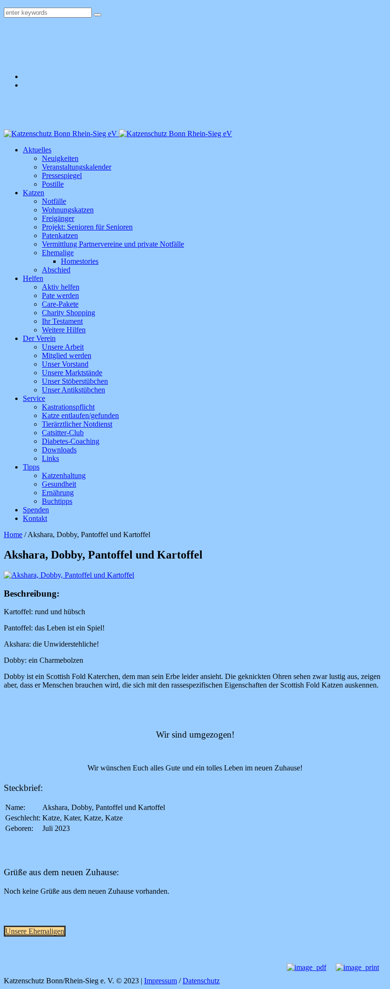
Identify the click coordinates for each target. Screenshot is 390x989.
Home (13, 534)
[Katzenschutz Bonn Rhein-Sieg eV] (118, 134)
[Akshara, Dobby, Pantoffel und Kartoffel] (69, 575)
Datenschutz (201, 981)
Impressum (160, 981)
